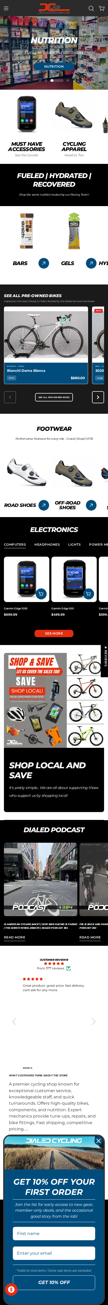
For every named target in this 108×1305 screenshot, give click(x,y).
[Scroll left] (10, 397)
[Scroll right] (98, 397)
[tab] (15, 545)
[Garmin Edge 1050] (26, 579)
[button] (15, 1021)
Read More (14, 937)
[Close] (98, 1141)
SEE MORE (54, 633)
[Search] (91, 8)
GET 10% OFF (54, 1282)
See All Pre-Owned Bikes (54, 397)
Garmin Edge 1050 (16, 608)
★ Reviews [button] (106, 656)
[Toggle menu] (6, 8)
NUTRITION (54, 66)
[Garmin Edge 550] (74, 579)
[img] (54, 963)
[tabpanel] (54, 589)
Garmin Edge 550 (62, 608)
